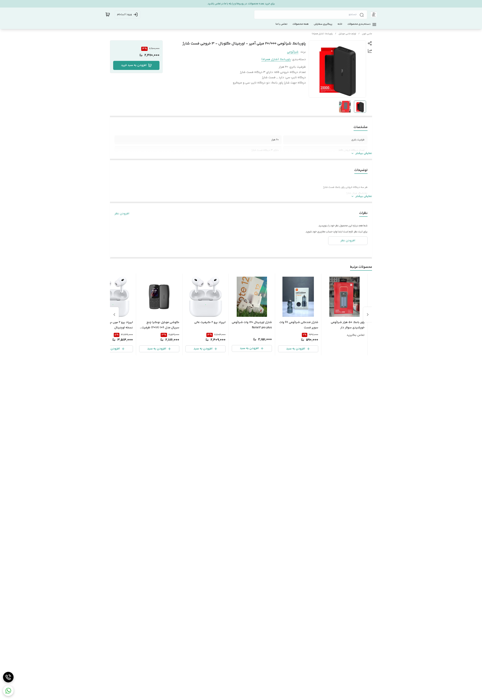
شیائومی (292, 52)
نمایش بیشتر (363, 153)
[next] (114, 314)
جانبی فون (367, 34)
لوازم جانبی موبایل (347, 34)
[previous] (367, 314)
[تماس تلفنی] (8, 677)
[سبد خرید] (107, 14)
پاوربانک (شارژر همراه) (322, 34)
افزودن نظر (121, 213)
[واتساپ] (8, 690)
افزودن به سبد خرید (133, 65)
